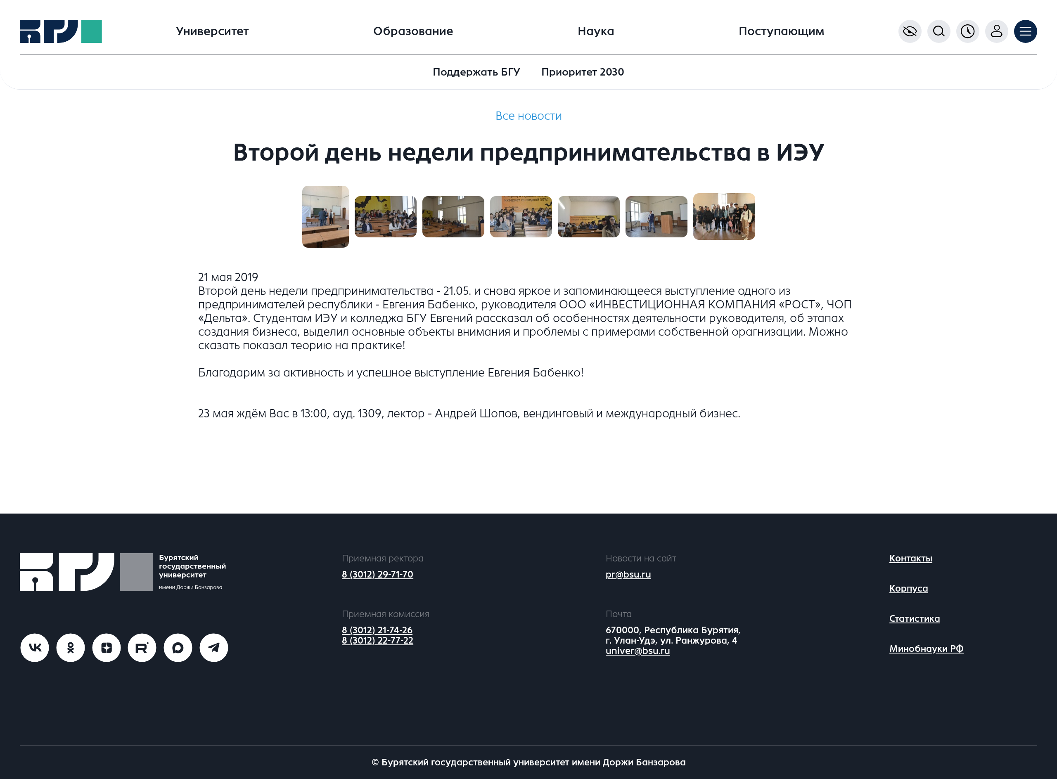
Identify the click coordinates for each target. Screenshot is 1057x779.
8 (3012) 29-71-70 (377, 574)
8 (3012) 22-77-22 (377, 640)
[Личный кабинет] (996, 31)
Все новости (528, 116)
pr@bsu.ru (628, 574)
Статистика (914, 618)
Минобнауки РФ (926, 649)
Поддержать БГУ (476, 72)
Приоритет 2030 (582, 72)
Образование (413, 31)
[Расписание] (967, 31)
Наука (596, 31)
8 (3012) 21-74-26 (377, 630)
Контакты (910, 558)
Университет (212, 31)
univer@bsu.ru (638, 651)
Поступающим (782, 31)
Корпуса (908, 588)
